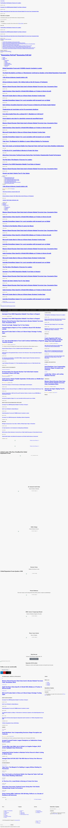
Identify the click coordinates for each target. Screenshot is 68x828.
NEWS (4, 59)
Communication (7, 207)
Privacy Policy (21, 23)
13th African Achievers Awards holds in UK (15, 77)
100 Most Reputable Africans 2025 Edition (10, 723)
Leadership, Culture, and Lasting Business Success (54, 374)
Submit (12, 824)
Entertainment (7, 65)
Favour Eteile (47, 392)
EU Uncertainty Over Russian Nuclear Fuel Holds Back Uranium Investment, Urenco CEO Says (19, 47)
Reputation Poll (4, 316)
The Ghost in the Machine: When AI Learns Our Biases (18, 226)
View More (4, 729)
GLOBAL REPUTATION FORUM (9, 302)
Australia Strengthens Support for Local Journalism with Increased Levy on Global (26, 100)
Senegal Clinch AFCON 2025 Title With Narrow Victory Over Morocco (22, 758)
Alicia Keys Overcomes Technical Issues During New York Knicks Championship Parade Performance (32, 155)
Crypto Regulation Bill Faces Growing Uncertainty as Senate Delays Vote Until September (53, 339)
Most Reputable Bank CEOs (9, 177)
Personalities (7, 60)
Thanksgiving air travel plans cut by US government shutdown (20, 109)
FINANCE (4, 203)
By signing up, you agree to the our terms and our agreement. (14, 23)
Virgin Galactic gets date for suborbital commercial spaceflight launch (23, 118)
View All (6, 209)
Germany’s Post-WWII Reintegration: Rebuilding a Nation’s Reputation (16, 417)
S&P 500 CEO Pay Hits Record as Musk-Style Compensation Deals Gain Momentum (53, 346)
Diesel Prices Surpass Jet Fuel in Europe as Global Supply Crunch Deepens (17, 384)
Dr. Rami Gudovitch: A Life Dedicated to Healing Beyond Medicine (15, 427)
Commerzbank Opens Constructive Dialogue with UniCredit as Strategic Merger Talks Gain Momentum (54, 357)
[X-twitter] (7, 672)
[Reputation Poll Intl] (34, 55)
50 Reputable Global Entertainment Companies (13, 182)
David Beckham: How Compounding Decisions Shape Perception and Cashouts (55, 368)
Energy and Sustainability (6, 369)
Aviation (6, 62)
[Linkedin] (1, 672)
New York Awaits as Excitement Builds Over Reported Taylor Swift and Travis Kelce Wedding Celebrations (33, 146)
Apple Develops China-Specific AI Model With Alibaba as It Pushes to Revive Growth (17, 45)
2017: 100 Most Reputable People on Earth (12, 180)
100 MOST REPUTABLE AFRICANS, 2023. (11, 200)
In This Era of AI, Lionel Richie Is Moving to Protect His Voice (20, 150)
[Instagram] (9, 672)
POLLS (4, 176)
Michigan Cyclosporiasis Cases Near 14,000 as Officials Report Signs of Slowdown (17, 46)
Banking (56, 343)
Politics (3, 338)
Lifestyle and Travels (8, 64)
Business (46, 364)
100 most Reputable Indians (9, 183)
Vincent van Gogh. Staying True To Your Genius (11, 44)
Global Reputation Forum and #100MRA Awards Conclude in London (22, 68)
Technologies (4, 684)
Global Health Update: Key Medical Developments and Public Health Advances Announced (20, 436)
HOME (4, 57)
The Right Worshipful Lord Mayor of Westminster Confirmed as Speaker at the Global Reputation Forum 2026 (34, 73)
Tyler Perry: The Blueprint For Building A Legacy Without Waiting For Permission (26, 141)
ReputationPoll (17, 820)
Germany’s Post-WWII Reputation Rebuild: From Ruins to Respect (13, 7)
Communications (7, 63)
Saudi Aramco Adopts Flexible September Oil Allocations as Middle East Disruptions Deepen (18, 48)
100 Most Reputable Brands (9, 178)
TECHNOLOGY (6, 205)
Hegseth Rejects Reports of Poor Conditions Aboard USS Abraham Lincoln (17, 348)
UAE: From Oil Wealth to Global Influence (10, 408)
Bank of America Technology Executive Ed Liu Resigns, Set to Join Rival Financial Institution (54, 351)
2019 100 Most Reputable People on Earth (12, 179)
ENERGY (4, 204)
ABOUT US (5, 58)
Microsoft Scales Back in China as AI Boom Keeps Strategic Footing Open (24, 95)
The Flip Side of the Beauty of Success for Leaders (10, 2)
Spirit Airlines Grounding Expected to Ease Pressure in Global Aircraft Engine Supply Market (29, 105)
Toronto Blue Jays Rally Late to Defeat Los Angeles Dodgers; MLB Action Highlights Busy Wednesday (21, 747)
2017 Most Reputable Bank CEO (10, 181)
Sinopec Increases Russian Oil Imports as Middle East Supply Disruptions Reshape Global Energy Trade (22, 388)
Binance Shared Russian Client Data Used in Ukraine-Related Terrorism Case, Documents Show (19, 11)
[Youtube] (4, 672)
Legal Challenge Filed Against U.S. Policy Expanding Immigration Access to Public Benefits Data (21, 363)
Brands (6, 61)
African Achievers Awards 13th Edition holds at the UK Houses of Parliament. (25, 82)
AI (5, 206)
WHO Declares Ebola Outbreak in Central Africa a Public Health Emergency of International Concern (22, 432)
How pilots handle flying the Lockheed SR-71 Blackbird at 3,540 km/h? (23, 114)
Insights (55, 392)
